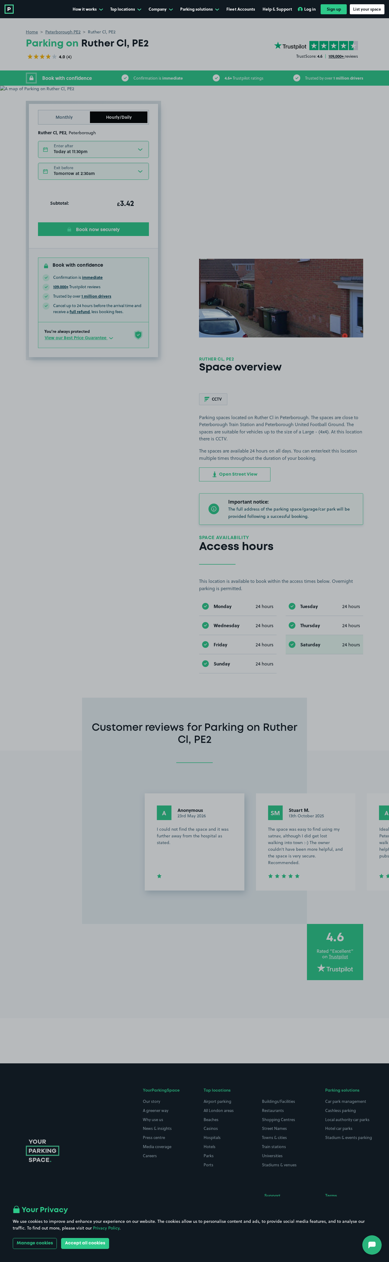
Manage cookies (35, 1243)
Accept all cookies (85, 1243)
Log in (310, 9)
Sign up (334, 9)
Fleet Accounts (240, 9)
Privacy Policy (106, 1228)
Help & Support (277, 9)
